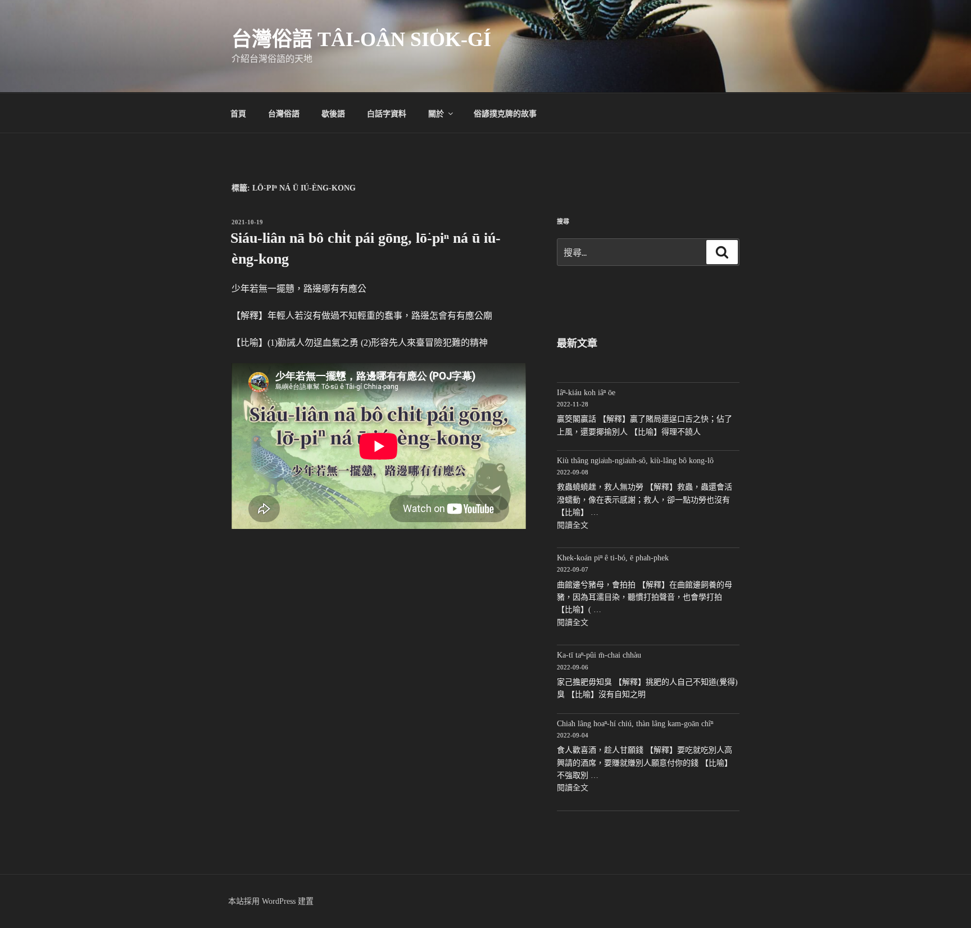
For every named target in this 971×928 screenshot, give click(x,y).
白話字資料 (386, 113)
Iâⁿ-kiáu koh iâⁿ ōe (586, 392)
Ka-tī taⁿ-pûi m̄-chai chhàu (599, 655)
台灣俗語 (284, 113)
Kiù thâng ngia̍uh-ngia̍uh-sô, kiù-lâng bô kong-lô (635, 460)
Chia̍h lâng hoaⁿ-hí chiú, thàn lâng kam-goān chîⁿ (635, 723)
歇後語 (333, 113)
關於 (436, 113)
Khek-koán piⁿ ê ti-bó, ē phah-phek (613, 558)
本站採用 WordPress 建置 (271, 901)
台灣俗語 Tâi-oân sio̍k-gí (361, 39)
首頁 (238, 113)
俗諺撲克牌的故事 (505, 113)
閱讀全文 (572, 525)
